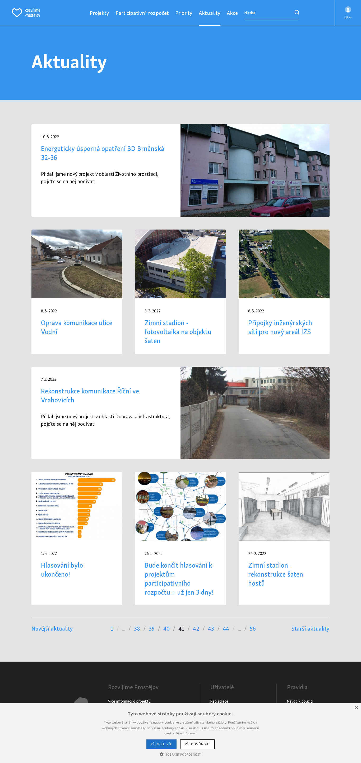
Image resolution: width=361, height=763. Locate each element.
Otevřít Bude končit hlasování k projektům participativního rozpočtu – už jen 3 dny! (180, 538)
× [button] (356, 708)
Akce (232, 12)
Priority (183, 12)
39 (152, 628)
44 (226, 628)
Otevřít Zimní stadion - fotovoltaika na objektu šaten (180, 292)
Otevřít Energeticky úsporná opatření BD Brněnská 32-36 (180, 170)
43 (211, 628)
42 (196, 628)
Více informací (186, 733)
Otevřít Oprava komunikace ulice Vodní (76, 292)
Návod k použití (300, 701)
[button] (348, 13)
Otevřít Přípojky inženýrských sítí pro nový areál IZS (284, 292)
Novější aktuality (52, 628)
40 (166, 628)
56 (253, 628)
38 (137, 628)
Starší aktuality (310, 628)
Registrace (219, 701)
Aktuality (209, 12)
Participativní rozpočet (142, 12)
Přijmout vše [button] (161, 744)
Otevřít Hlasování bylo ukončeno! (76, 538)
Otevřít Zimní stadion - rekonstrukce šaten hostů (284, 538)
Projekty (99, 12)
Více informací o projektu (129, 701)
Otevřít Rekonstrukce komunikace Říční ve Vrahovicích (180, 413)
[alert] (180, 733)
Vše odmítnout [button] (197, 744)
